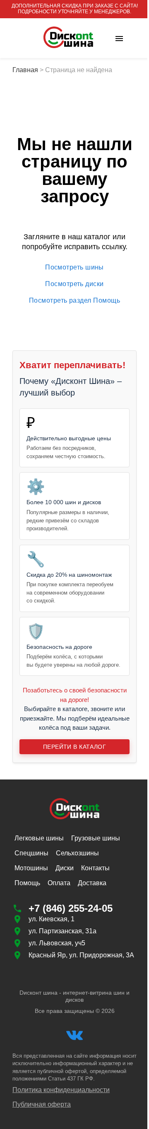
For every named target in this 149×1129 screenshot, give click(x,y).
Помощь (27, 882)
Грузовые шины (95, 838)
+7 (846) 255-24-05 (71, 908)
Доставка (92, 882)
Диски (64, 868)
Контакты (95, 868)
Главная (25, 69)
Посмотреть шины (74, 267)
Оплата (59, 882)
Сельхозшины (77, 853)
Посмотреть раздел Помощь (74, 300)
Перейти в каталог (74, 746)
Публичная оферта (41, 1104)
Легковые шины (39, 838)
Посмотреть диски (74, 283)
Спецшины (31, 853)
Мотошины (31, 868)
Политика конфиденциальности (61, 1089)
